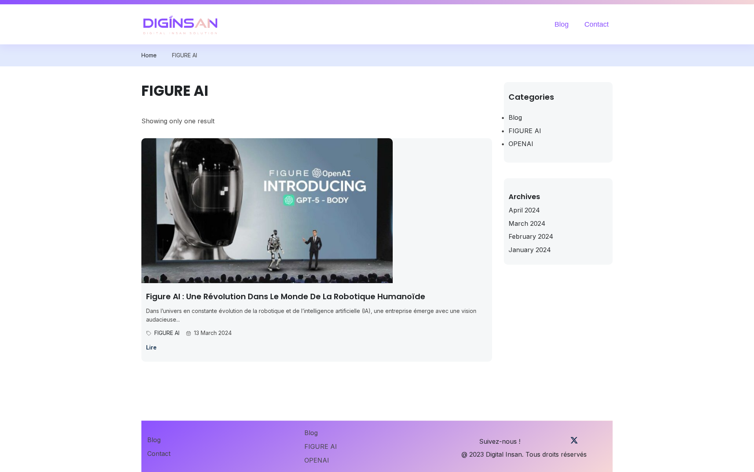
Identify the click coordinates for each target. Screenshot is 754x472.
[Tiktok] (587, 442)
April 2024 (524, 210)
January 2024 (530, 250)
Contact (596, 24)
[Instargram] (560, 442)
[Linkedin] (601, 442)
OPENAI (521, 144)
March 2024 (527, 223)
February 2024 (531, 236)
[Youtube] (547, 442)
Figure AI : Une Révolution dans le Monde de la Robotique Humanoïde (285, 296)
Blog (562, 24)
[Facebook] (534, 442)
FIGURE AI (166, 332)
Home (149, 55)
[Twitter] (574, 442)
